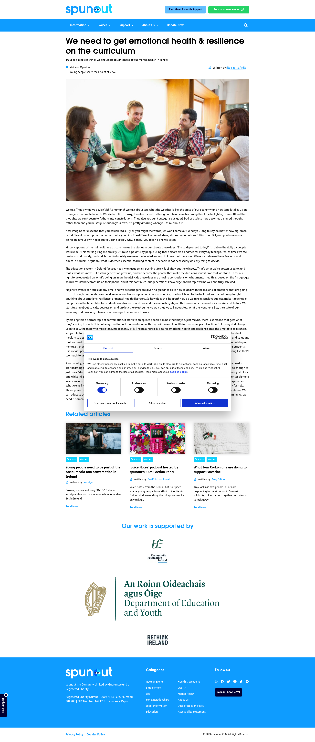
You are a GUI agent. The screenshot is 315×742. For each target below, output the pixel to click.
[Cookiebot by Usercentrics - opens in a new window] (213, 337)
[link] (89, 672)
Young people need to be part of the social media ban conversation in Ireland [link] (93, 472)
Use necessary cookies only (110, 403)
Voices (102, 25)
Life (148, 694)
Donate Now (175, 25)
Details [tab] (158, 348)
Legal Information (156, 706)
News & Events (154, 682)
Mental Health (186, 694)
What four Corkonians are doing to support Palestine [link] (220, 470)
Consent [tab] (108, 348)
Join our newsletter (228, 692)
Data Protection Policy (191, 706)
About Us (148, 25)
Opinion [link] (71, 459)
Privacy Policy (74, 734)
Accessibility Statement (192, 712)
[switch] (139, 390)
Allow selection (157, 403)
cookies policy (178, 371)
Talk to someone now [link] (226, 9)
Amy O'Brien (219, 479)
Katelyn (88, 482)
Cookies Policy (96, 734)
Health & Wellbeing (189, 682)
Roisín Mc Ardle (236, 67)
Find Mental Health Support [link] (185, 9)
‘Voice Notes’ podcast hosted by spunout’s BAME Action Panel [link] (154, 470)
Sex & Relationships (157, 700)
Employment (153, 688)
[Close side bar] (6, 695)
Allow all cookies (204, 403)
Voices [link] (83, 459)
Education (152, 712)
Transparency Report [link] (117, 701)
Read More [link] (72, 506)
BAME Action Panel (159, 479)
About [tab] (206, 348)
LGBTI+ (182, 688)
